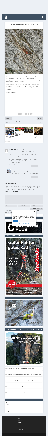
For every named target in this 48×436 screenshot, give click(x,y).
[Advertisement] (24, 7)
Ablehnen (22, 220)
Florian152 (9, 392)
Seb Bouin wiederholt (28, 87)
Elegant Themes (11, 434)
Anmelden (7, 404)
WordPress (21, 434)
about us (29, 223)
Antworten (35, 166)
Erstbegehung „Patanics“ (22, 86)
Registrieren (7, 402)
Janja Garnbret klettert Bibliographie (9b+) (20, 386)
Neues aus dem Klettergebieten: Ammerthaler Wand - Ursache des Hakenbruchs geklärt (28, 136)
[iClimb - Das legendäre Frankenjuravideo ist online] (19, 129)
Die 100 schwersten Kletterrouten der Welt (38, 137)
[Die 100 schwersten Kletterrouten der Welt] (38, 131)
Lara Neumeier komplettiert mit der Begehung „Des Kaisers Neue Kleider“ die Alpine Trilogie (26, 374)
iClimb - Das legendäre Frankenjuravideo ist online (19, 134)
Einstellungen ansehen (30, 220)
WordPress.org (7, 411)
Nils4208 (8, 374)
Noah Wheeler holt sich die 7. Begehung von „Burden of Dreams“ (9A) (23, 392)
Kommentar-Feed (8, 409)
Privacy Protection (25, 223)
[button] (34, 211)
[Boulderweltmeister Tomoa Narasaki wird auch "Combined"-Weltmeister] (9, 131)
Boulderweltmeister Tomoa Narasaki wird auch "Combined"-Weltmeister (9, 138)
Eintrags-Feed (7, 406)
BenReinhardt (9, 386)
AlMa (24, 26)
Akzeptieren (15, 220)
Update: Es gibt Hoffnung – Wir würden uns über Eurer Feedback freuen (22, 368)
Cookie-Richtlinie (20, 223)
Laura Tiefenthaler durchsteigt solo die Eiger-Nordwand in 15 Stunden (30, 380)
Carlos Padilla (13, 92)
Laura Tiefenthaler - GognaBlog (12, 380)
